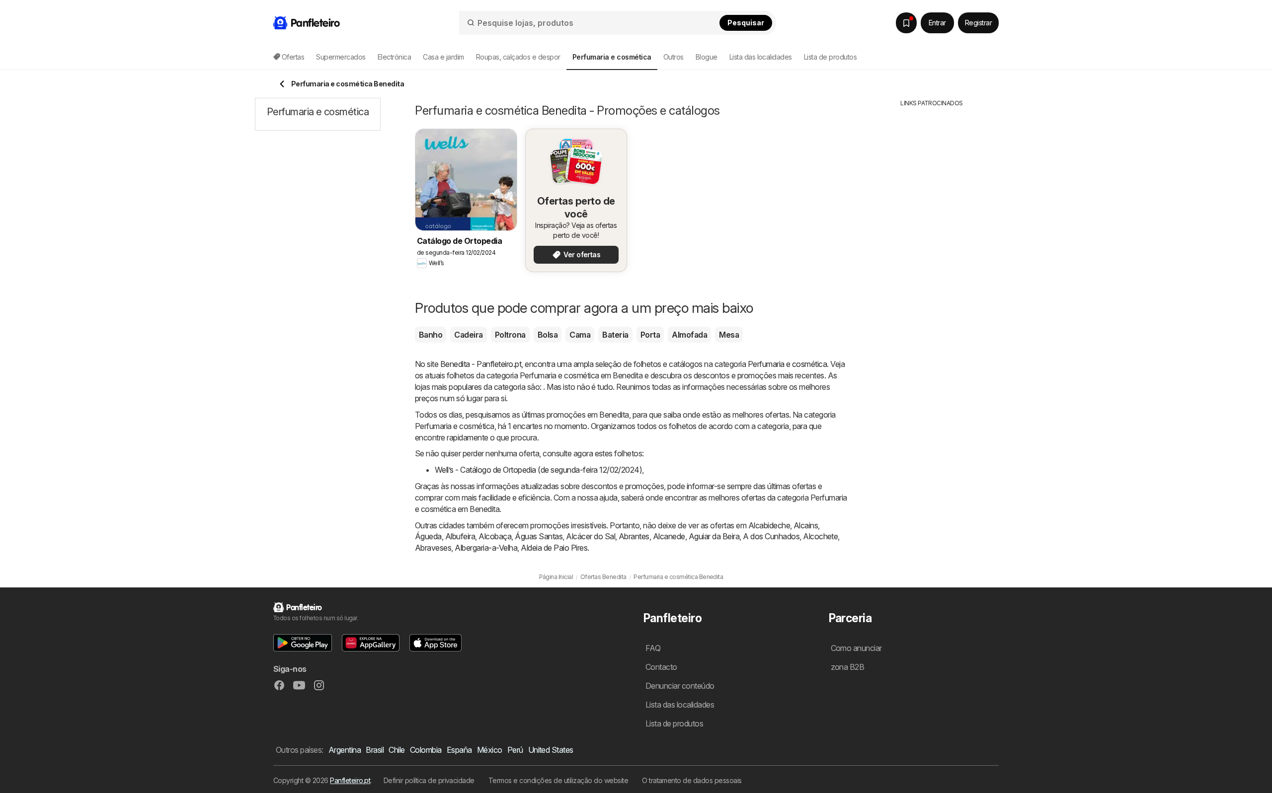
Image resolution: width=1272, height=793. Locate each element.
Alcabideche (769, 525)
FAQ (652, 648)
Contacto (661, 667)
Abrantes (634, 536)
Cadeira (468, 335)
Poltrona (510, 335)
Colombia (426, 750)
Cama (579, 335)
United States (550, 750)
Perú (515, 750)
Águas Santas (538, 536)
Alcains (806, 525)
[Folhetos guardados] (906, 22)
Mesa (729, 335)
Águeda (428, 536)
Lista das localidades (760, 57)
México (489, 750)
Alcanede (669, 536)
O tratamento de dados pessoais (692, 780)
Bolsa (547, 335)
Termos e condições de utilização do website (558, 780)
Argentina (344, 750)
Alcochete (820, 536)
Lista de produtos (830, 57)
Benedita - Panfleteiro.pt (480, 364)
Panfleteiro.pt (350, 780)
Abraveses (433, 548)
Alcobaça (494, 536)
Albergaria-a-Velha (486, 548)
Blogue (706, 57)
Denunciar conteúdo (680, 686)
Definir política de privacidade (429, 780)
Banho (430, 335)
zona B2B (848, 667)
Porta (650, 335)
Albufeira (460, 536)
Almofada (689, 335)
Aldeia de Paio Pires (554, 548)
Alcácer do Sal (590, 536)
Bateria (615, 335)
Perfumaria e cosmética (787, 364)
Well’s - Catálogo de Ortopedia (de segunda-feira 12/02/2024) (538, 470)
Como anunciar (856, 648)
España (459, 750)
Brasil (375, 750)
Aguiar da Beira (714, 536)
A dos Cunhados (771, 536)
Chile (396, 750)
